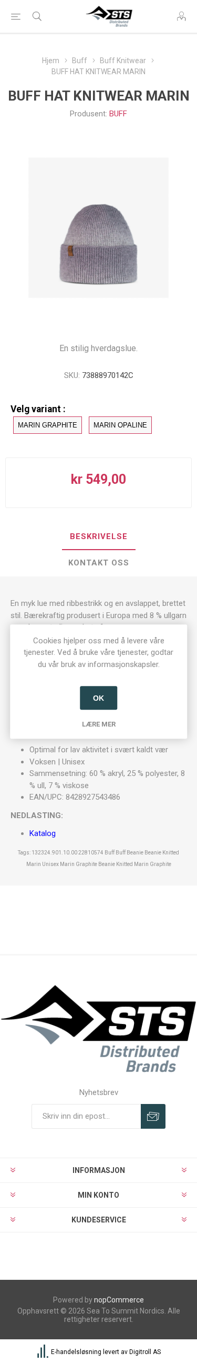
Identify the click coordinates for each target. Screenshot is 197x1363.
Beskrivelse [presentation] (99, 536)
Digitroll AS (145, 1352)
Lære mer (99, 724)
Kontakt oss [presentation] (98, 563)
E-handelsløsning (76, 1352)
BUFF (118, 113)
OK (98, 698)
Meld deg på (153, 1116)
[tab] (98, 537)
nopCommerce (119, 1300)
